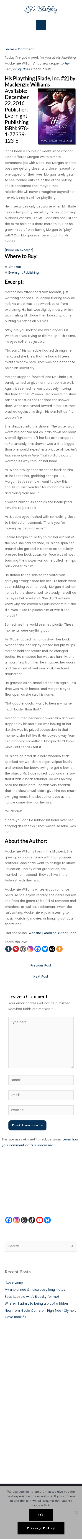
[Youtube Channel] (39, 1220)
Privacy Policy (41, 1528)
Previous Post (41, 965)
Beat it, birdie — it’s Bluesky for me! (32, 1297)
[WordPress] (23, 949)
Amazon (14, 267)
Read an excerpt (19, 250)
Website (34, 933)
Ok (41, 1515)
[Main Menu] (41, 25)
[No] (76, 1512)
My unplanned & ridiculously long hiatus (35, 1290)
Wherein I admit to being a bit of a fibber (36, 1303)
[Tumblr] (8, 949)
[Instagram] (30, 949)
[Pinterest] (16, 949)
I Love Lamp (14, 1282)
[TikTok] (31, 1220)
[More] (59, 949)
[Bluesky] (45, 949)
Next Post (40, 976)
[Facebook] (37, 949)
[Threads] (52, 949)
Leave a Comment (19, 49)
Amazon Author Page (60, 933)
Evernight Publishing (23, 272)
